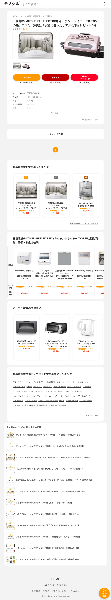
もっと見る (55, 113)
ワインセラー (18, 405)
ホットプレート (38, 396)
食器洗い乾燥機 (72, 401)
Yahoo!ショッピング (84, 77)
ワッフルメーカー (85, 396)
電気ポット (47, 387)
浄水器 (51, 405)
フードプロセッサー (65, 391)
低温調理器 (51, 382)
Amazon (27, 77)
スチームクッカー (64, 382)
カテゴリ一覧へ (92, 415)
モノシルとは (62, 585)
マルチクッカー (19, 387)
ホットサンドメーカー (21, 396)
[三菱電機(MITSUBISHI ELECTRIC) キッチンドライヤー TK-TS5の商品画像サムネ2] (26, 66)
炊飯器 (29, 387)
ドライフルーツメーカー (48, 401)
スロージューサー (20, 391)
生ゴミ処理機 (60, 405)
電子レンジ (17, 382)
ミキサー (78, 391)
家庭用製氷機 (42, 405)
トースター (27, 382)
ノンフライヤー (39, 382)
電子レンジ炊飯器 (74, 387)
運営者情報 (36, 591)
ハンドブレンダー (35, 391)
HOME (55, 579)
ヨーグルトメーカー (69, 396)
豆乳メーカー (18, 401)
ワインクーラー (85, 401)
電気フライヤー (59, 387)
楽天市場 (55, 77)
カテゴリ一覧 (49, 585)
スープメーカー (31, 401)
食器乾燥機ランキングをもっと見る (84, 224)
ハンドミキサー (50, 391)
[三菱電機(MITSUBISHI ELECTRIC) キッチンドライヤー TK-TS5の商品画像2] (83, 45)
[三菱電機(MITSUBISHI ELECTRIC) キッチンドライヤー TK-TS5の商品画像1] (36, 45)
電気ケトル (37, 387)
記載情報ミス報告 (91, 120)
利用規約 (46, 591)
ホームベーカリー (52, 396)
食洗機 (61, 401)
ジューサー (87, 387)
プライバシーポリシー (60, 591)
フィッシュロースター (81, 382)
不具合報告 (75, 591)
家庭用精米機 (30, 405)
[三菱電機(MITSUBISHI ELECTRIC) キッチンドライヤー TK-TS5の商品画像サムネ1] (17, 66)
